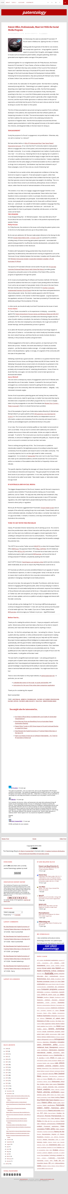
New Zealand (59, 1073)
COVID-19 (44, 994)
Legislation (41, 1066)
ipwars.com (42, 904)
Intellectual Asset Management (48, 1047)
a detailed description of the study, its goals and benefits (30, 682)
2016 (6, 1075)
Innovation (54, 1042)
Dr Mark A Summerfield (26, 851)
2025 (6, 1051)
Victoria (53, 1166)
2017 (6, 1072)
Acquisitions (46, 963)
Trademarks (52, 1158)
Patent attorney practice (57, 1089)
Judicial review (48, 1060)
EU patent (56, 1010)
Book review (51, 979)
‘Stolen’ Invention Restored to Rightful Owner (16, 1118)
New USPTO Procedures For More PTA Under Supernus (49, 915)
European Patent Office (45, 1013)
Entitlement (61, 1008)
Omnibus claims (44, 1084)
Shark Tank (45, 1145)
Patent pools (57, 1102)
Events (55, 1013)
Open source (53, 1084)
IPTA (56, 1058)
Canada (52, 981)
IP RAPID (47, 1058)
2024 (6, 1054)
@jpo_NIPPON (41, 549)
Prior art (47, 1121)
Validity (39, 1166)
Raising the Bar (59, 1131)
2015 (6, 1078)
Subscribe (17, 873)
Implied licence (51, 1037)
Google (44, 1031)
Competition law (52, 987)
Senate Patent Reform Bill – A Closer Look (26, 238)
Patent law (44, 1100)
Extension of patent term (55, 1018)
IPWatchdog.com (44, 921)
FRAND (58, 1026)
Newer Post (5, 839)
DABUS (62, 994)
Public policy (50, 1129)
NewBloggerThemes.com (47, 1179)
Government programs (54, 1031)
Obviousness (56, 1081)
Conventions (55, 992)
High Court (61, 1034)
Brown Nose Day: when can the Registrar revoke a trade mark (48, 906)
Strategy (56, 1150)
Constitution (47, 992)
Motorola (51, 1073)
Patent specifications (49, 1105)
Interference (45, 1050)
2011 (6, 1088)
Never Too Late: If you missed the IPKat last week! (49, 889)
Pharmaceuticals (56, 1116)
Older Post (63, 839)
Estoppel (50, 1010)
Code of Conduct (60, 984)
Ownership (51, 1087)
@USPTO (37, 546)
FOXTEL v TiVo (52, 1026)
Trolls (56, 1160)
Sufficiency (61, 1150)
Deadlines (47, 997)
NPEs (55, 1079)
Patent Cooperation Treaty (44, 1097)
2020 (6, 1064)
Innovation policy (51, 1044)
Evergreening (61, 1013)
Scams (45, 1142)
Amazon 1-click (59, 963)
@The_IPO (21, 551)
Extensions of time (43, 1021)
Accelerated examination (51, 960)
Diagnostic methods (44, 1000)
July (7, 1146)
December (9, 1091)
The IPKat (42, 887)
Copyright (61, 992)
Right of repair (60, 1139)
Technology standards (55, 1155)
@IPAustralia (37, 554)
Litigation (56, 1066)
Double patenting (52, 1002)
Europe (62, 1010)
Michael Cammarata (55, 1071)
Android (39, 968)
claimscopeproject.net (48, 676)
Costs (39, 994)
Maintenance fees (47, 1068)
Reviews (45, 1139)
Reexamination (47, 1134)
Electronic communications (44, 1005)
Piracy (49, 1118)
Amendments (41, 965)
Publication (40, 1131)
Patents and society (27, 701)
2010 (6, 1163)
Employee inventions (45, 1008)
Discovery (55, 1000)
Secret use (56, 1142)
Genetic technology (28, 699)
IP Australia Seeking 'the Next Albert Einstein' (16, 1124)
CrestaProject (24, 1179)
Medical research (45, 1071)
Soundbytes (43, 1147)
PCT (42, 1113)
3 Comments (44, 33)
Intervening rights (58, 1052)
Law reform (59, 1063)
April (8, 1154)
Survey (39, 1155)
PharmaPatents (44, 913)
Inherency (40, 1042)
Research (40, 1139)
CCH (56, 981)
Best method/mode (52, 976)
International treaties (45, 1052)
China (59, 981)
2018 (6, 1070)
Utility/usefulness (59, 1163)
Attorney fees (41, 973)
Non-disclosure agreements (56, 1076)
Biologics (62, 976)
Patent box (54, 1094)
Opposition (60, 1084)
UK (60, 1160)
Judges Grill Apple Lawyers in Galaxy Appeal (16, 1102)
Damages (40, 997)
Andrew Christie (59, 965)
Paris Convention (59, 1087)
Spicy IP (41, 895)
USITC (53, 1163)
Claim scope (48, 984)
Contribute (29, 2)
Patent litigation (54, 1100)
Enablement (54, 1008)
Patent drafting (55, 1097)
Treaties (47, 1160)
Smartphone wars (49, 701)
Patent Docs (43, 875)
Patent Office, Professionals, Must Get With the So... (18, 1112)
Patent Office (13, 701)
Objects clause (47, 1081)
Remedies (61, 1137)
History (39, 1037)
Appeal (58, 968)
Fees (47, 1026)
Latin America (51, 1063)
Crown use (56, 994)
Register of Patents (58, 1134)
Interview (40, 1055)
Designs (52, 997)
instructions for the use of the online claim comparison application (34, 685)
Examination (47, 1016)
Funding (40, 1029)
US (49, 1163)
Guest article (45, 1034)
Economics (61, 1002)
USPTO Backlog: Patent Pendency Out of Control (50, 923)
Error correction (42, 1010)
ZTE (52, 1168)
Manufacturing (56, 1068)
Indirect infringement (43, 1039)
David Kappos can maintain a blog (32, 562)
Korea (60, 1060)
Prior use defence (55, 1121)
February (9, 1158)
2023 (6, 1056)
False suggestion (46, 1023)
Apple (62, 968)
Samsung (40, 1142)
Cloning (54, 984)
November (9, 1093)
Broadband (58, 979)
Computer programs (49, 989)
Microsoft (45, 1073)
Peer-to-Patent (52, 1113)
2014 (6, 1080)
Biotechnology (42, 979)
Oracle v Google (42, 1087)
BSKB (63, 979)
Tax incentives (45, 1155)
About (8, 2)
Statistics (59, 1147)
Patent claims (60, 1094)
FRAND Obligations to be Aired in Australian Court (17, 1133)
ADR (52, 963)
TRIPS (52, 1160)
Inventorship (58, 1055)
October (9, 1139)
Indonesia (51, 1039)
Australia (16, 699)
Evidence (40, 1016)
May (8, 1151)
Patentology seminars (42, 1110)
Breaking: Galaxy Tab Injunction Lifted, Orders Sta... (18, 1095)
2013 (6, 1083)
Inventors (51, 1055)
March (8, 1156)
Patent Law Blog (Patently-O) (48, 866)
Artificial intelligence (57, 971)
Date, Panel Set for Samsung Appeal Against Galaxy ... (18, 1131)
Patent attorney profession (48, 699)
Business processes (43, 981)
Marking (62, 1068)
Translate (17, 915)
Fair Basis (59, 1021)
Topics (14, 2)
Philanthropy (44, 1118)
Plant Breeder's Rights (57, 1118)
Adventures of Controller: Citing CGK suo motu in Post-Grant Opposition (50, 897)
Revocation (52, 1139)
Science (50, 1142)
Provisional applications (52, 1126)
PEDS (46, 1113)
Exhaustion (54, 1015)
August (8, 1144)
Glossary (21, 2)
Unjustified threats (43, 1163)
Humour (44, 1037)
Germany (39, 1031)
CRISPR (50, 994)
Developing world (59, 997)
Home (2, 2)
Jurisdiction (55, 1060)
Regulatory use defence (52, 1137)
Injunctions (46, 1042)
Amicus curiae (50, 965)
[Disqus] (34, 762)
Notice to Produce (42, 1079)
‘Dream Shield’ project (47, 508)
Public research (60, 1129)
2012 (6, 1086)
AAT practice (40, 960)
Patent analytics (44, 1089)
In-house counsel (59, 1037)
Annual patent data (48, 968)
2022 (6, 1059)
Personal (48, 1116)
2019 (6, 1067)
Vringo (57, 1166)
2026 (6, 1048)
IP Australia (41, 1058)
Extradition (53, 1021)
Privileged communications (48, 1123)
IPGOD (52, 1058)
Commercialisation (42, 987)
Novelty (50, 1079)
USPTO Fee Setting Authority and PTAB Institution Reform (49, 868)
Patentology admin (57, 1108)
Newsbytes (45, 1076)
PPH (43, 1121)
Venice (49, 1166)
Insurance (61, 1044)
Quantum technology (48, 1131)
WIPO (43, 1168)
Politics (39, 701)
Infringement (59, 1039)
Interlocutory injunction (56, 1050)
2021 (6, 1062)
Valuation (44, 1166)
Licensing (48, 1066)
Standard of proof (52, 1147)
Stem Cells (49, 1150)
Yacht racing (48, 1168)
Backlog (56, 973)
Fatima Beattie (55, 1023)
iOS (63, 1055)
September (9, 1142)
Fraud (62, 1026)
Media (39, 1071)
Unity (63, 1160)
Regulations (41, 1137)
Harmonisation (54, 1034)
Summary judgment (42, 1152)
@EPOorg (15, 549)
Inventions (46, 1055)
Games (45, 1029)
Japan (60, 1058)
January (8, 1161)
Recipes (39, 1134)
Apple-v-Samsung (44, 970)
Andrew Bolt (31, 456)
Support (50, 1152)
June (8, 1149)
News (40, 1076)
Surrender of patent (58, 1152)
